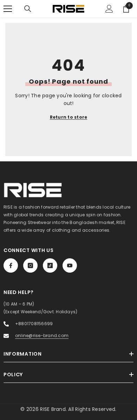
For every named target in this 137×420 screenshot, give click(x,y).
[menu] (8, 9)
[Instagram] (30, 265)
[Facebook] (11, 265)
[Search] (28, 9)
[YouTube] (70, 265)
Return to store (68, 117)
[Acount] (109, 9)
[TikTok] (50, 265)
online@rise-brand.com (41, 335)
